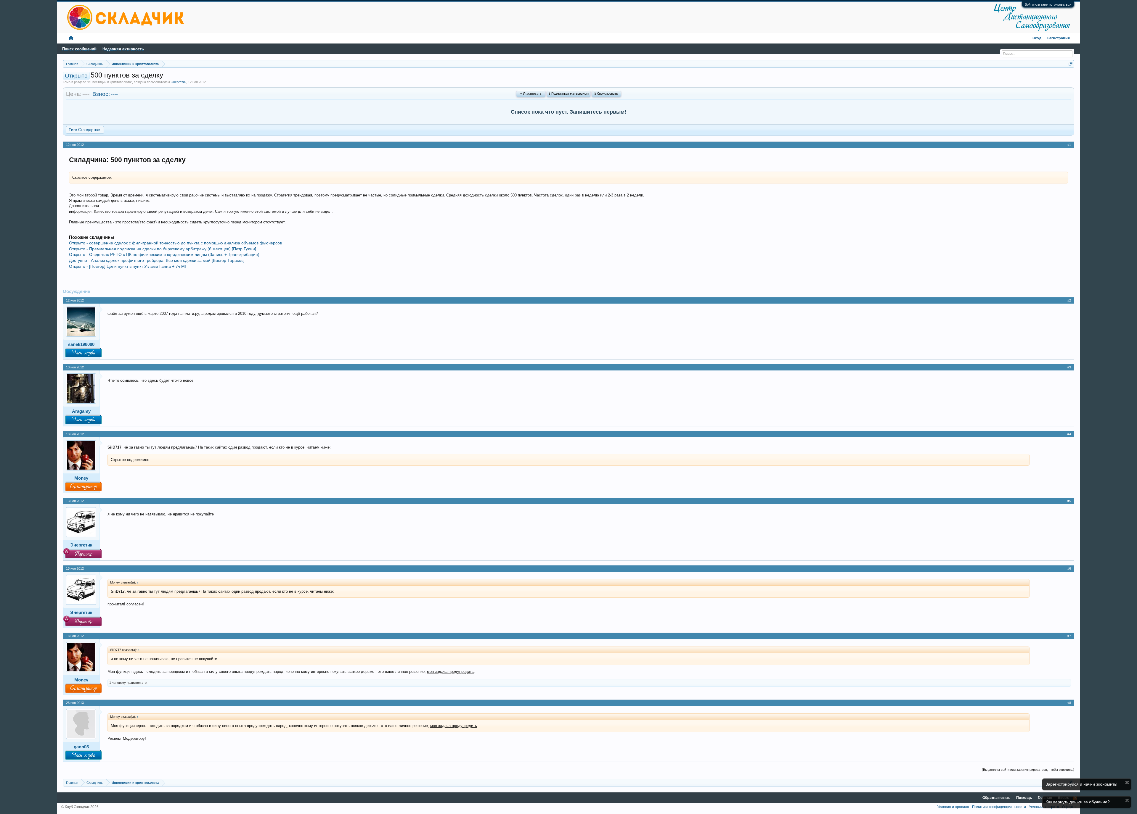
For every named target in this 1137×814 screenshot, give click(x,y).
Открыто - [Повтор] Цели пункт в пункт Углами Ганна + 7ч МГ (128, 266)
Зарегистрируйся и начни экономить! (1081, 784)
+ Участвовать (531, 94)
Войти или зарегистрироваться (1048, 4)
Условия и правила (953, 807)
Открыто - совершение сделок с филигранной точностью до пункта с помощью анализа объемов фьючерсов (175, 243)
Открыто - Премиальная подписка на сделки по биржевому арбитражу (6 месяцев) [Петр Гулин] (162, 248)
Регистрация (1058, 38)
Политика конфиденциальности (999, 807)
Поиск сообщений (79, 49)
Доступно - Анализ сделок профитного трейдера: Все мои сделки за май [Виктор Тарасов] (157, 260)
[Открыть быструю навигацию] (1070, 64)
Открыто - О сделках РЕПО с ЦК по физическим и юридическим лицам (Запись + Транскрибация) (164, 254)
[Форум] (71, 38)
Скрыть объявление (1127, 782)
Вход (1036, 38)
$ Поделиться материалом (569, 94)
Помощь (1024, 798)
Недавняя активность (123, 49)
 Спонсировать (606, 94)
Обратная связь (996, 798)
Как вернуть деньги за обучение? (1078, 802)
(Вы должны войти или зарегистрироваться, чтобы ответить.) (1028, 769)
